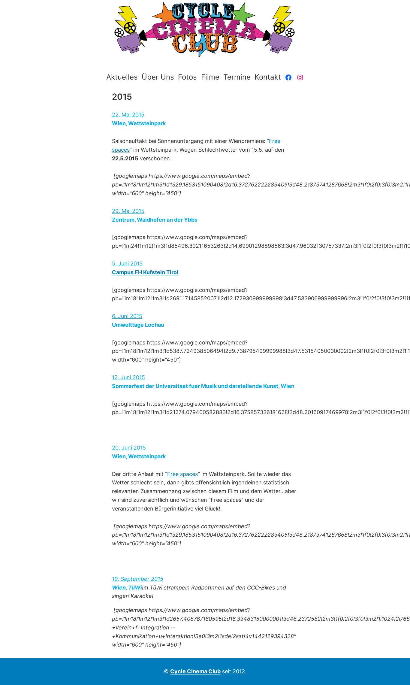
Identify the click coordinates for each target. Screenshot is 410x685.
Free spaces (182, 474)
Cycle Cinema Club (195, 671)
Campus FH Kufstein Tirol (145, 272)
